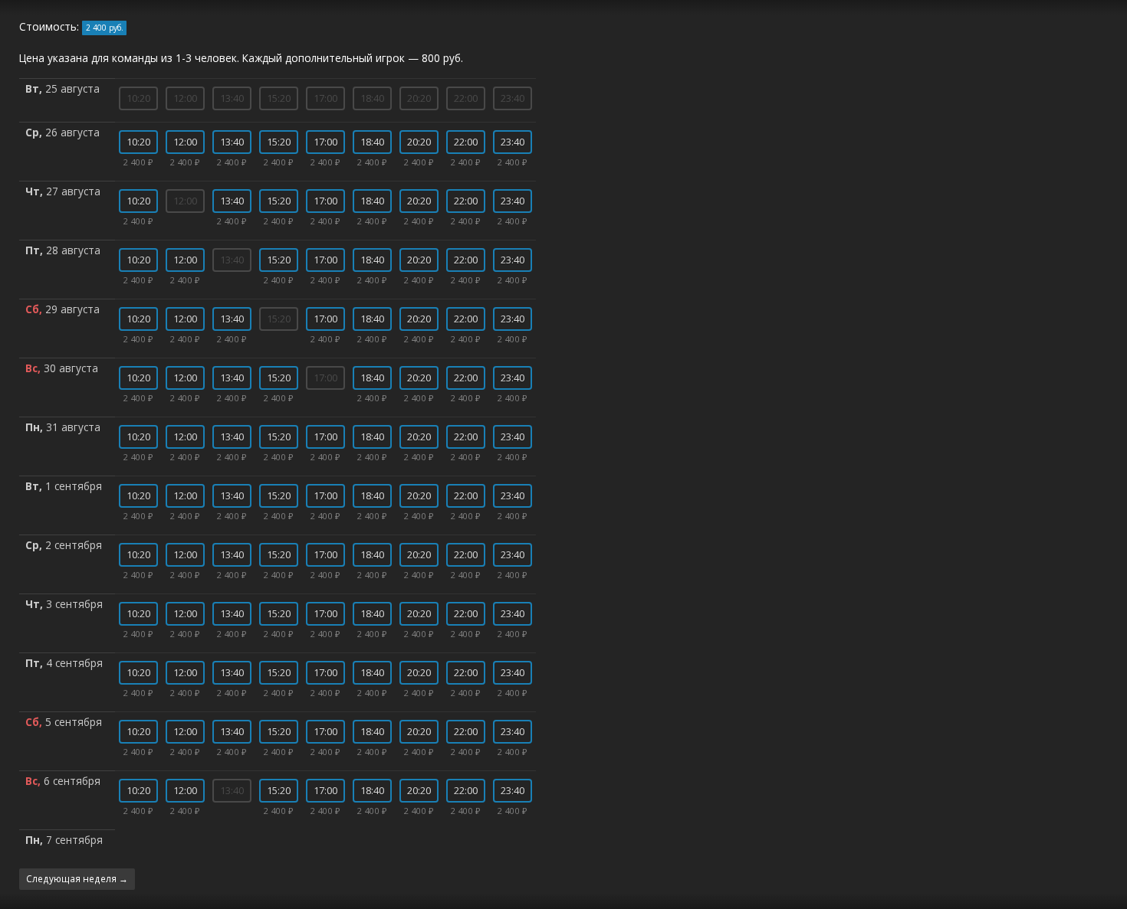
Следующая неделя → (77, 878)
